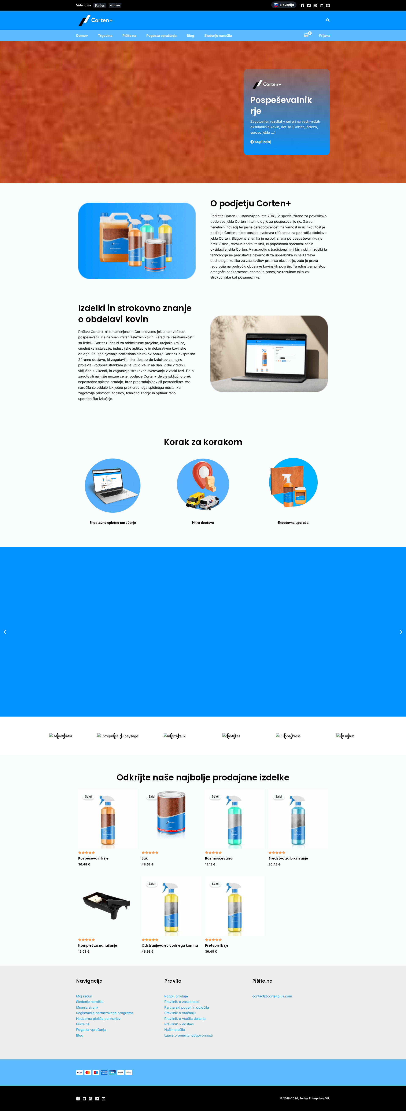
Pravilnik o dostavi (179, 1024)
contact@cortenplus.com (272, 996)
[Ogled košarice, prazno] (306, 35)
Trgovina (105, 35)
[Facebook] (302, 5)
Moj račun (84, 996)
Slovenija (287, 5)
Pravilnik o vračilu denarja (185, 1018)
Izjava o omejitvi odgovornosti (188, 1035)
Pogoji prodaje (176, 996)
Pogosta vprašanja (161, 35)
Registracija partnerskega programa (104, 1013)
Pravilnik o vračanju (180, 1013)
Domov (82, 35)
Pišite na (129, 35)
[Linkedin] (322, 5)
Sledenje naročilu (218, 35)
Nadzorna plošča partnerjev (98, 1018)
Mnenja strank (87, 1007)
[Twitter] (309, 5)
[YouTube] (328, 5)
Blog (190, 35)
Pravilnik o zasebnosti (181, 1002)
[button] (328, 20)
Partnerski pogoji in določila (186, 1007)
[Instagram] (315, 5)
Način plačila (174, 1029)
